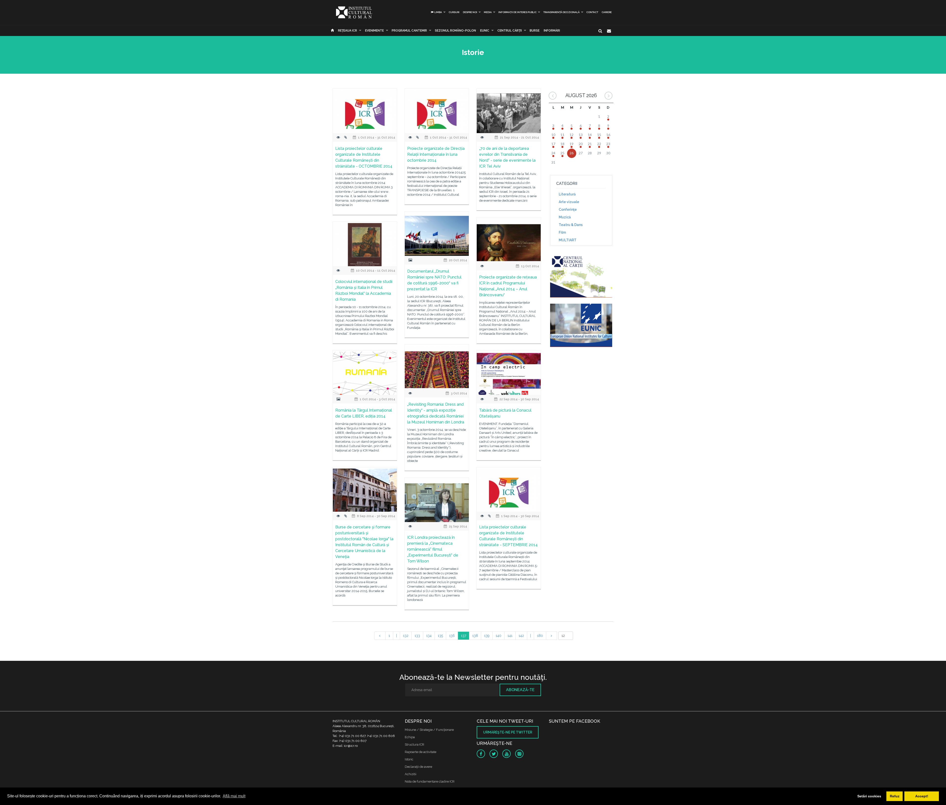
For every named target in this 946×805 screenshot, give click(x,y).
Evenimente (374, 30)
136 (452, 636)
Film (562, 232)
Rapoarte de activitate (420, 752)
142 (521, 636)
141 (509, 636)
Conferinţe (568, 209)
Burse (535, 30)
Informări (552, 30)
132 (405, 636)
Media (488, 12)
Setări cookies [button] (869, 796)
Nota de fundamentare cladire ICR (430, 781)
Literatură (567, 194)
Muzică (565, 217)
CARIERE (607, 12)
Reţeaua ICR (347, 30)
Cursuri (454, 12)
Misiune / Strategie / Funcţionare (429, 730)
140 (498, 636)
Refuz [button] (894, 796)
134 (429, 636)
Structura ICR (414, 744)
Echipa (410, 737)
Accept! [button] (921, 796)
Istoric (409, 759)
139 (487, 636)
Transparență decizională (561, 12)
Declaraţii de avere (418, 767)
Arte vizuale (569, 202)
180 (540, 636)
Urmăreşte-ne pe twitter (507, 732)
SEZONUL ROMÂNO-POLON (455, 30)
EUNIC (484, 30)
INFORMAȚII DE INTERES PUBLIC (517, 12)
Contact (592, 12)
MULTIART (567, 240)
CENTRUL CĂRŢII (509, 30)
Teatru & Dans (571, 225)
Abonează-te (520, 689)
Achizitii (410, 774)
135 (440, 636)
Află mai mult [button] (234, 796)
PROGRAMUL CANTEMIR (409, 30)
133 (417, 636)
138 (475, 636)
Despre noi (470, 12)
